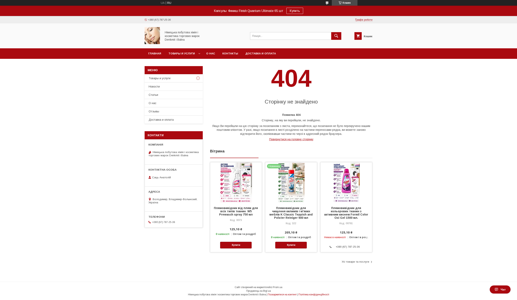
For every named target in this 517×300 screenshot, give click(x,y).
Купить (295, 11)
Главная (154, 53)
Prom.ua (277, 287)
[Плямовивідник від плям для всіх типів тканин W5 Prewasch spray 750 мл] (236, 182)
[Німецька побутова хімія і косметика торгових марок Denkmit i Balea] (152, 43)
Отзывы (154, 111)
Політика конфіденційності (313, 294)
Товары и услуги (181, 53)
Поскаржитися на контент (282, 294)
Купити (236, 245)
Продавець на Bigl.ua (258, 290)
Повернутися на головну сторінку (291, 139)
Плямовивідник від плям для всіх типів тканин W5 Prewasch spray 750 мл (236, 211)
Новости (154, 86)
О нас (210, 53)
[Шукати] (336, 36)
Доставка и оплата (260, 53)
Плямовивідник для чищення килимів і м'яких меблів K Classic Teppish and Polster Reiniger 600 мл (291, 212)
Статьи (153, 94)
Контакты (230, 53)
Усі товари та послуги (355, 261)
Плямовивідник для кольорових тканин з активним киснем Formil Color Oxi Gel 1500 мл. (346, 212)
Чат (503, 289)
